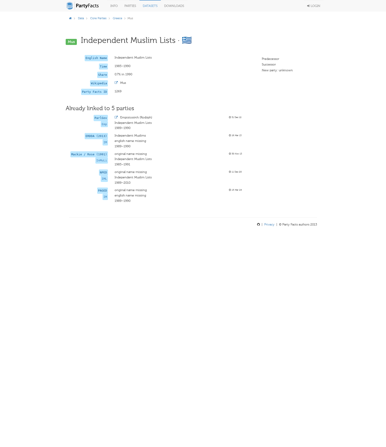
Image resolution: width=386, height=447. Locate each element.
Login (315, 6)
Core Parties (98, 18)
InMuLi (101, 160)
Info (114, 6)
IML (104, 178)
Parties (130, 6)
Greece (117, 18)
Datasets (150, 6)
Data (81, 18)
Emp (104, 124)
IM (105, 142)
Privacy (269, 224)
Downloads (174, 6)
